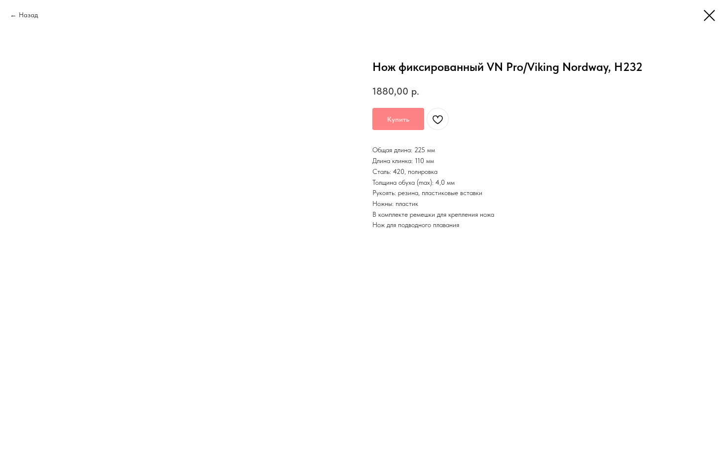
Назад (28, 15)
